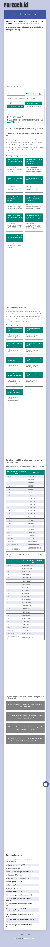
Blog (14, 14)
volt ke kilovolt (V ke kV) (13, 885)
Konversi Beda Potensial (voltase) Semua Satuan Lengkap (19, 861)
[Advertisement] (25, 56)
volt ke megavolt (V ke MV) (14, 882)
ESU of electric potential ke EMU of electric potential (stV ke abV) (19, 910)
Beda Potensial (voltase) (14, 86)
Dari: (8, 91)
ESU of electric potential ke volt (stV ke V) (19, 895)
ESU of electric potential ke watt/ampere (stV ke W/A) (19, 899)
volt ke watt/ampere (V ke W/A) (15, 865)
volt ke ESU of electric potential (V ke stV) (19, 878)
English (28, 935)
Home (8, 21)
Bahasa (22, 935)
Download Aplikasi (30, 14)
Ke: (26, 91)
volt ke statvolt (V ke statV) (14, 875)
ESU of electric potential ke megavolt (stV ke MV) (20, 920)
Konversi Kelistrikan (18, 21)
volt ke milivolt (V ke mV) (13, 888)
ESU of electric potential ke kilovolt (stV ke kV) (19, 926)
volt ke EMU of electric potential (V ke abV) (19, 872)
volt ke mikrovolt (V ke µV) (14, 892)
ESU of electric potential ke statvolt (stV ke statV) (19, 915)
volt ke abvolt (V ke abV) (13, 868)
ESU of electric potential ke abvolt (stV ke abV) (19, 904)
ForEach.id (19, 939)
